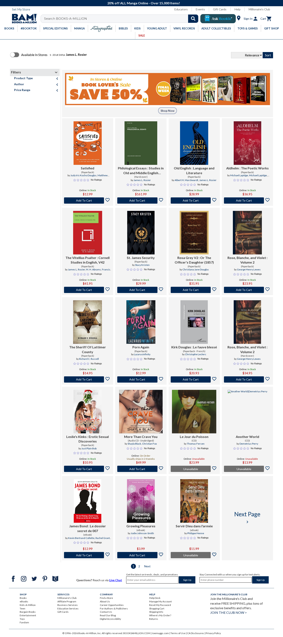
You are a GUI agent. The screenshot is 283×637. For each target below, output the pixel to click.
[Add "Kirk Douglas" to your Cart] (194, 379)
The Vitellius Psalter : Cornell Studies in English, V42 (87, 260)
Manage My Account (160, 601)
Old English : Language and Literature (194, 170)
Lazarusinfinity (142, 354)
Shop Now (167, 110)
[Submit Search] (193, 19)
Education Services (68, 608)
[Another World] (247, 411)
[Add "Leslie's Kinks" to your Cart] (87, 469)
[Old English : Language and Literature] (194, 143)
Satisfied (87, 168)
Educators (181, 9)
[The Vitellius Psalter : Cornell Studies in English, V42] (87, 232)
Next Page (247, 517)
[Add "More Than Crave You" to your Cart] (140, 469)
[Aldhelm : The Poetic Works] (247, 143)
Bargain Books (28, 611)
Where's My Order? (160, 615)
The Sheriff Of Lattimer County (87, 349)
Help (238, 9)
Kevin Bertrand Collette (81, 538)
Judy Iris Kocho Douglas (83, 175)
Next (147, 566)
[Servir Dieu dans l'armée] (194, 501)
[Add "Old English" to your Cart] (194, 200)
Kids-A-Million (28, 605)
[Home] (23, 18)
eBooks (24, 601)
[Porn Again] (140, 322)
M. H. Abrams (93, 269)
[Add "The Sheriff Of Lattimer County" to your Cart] (87, 379)
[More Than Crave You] (141, 411)
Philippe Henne (195, 533)
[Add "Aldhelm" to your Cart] (247, 200)
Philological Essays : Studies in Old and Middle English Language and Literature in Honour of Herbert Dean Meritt (141, 170)
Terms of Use (178, 633)
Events (200, 9)
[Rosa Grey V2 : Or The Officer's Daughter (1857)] (194, 232)
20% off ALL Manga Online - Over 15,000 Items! (143, 3)
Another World (247, 437)
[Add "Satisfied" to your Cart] (87, 200)
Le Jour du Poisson (194, 437)
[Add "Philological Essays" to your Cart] (140, 200)
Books (23, 597)
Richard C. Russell (89, 358)
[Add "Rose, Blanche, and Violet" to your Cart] (247, 290)
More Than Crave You (140, 437)
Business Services (67, 605)
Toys (22, 618)
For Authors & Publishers (114, 608)
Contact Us (106, 611)
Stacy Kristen (142, 264)
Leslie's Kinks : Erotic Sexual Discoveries (87, 439)
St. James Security (141, 258)
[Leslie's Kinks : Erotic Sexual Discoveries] (88, 411)
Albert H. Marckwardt (186, 180)
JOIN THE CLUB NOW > (228, 612)
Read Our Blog (108, 615)
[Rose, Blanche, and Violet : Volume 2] (247, 232)
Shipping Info (156, 611)
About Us (105, 601)
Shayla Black (134, 443)
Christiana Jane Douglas (196, 269)
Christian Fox (149, 443)
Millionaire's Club (259, 9)
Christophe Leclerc (195, 354)
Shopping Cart (156, 608)
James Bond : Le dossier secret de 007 (87, 528)
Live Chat (115, 580)
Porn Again (140, 347)
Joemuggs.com (160, 633)
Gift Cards (219, 9)
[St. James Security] (140, 232)
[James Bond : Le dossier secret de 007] (87, 501)
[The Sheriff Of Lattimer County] (87, 322)
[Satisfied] (88, 143)
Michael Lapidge (239, 175)
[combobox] (122, 19)
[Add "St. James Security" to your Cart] (140, 290)
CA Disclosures (195, 633)
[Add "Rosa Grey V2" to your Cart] (194, 290)
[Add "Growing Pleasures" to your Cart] (140, 555)
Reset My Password (160, 605)
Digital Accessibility (110, 618)
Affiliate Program (66, 601)
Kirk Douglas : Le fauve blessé (194, 347)
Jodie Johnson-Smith (142, 533)
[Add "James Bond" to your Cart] (87, 555)
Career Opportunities (112, 605)
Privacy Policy (213, 633)
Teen (22, 608)
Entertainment (28, 615)
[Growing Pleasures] (141, 501)
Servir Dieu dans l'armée (194, 526)
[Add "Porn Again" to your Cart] (140, 379)
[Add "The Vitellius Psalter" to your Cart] (87, 290)
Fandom (24, 622)
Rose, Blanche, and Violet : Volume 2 (247, 260)
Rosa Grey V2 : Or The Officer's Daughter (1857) (194, 260)
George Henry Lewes (249, 269)
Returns (153, 618)
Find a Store (106, 597)
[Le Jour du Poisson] (194, 411)
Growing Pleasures (140, 526)
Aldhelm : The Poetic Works (247, 168)
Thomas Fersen (195, 443)
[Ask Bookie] (218, 18)
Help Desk (154, 597)
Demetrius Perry (248, 443)
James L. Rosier (142, 180)
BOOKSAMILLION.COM (136, 633)
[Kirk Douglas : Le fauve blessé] (194, 322)
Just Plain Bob (89, 448)
